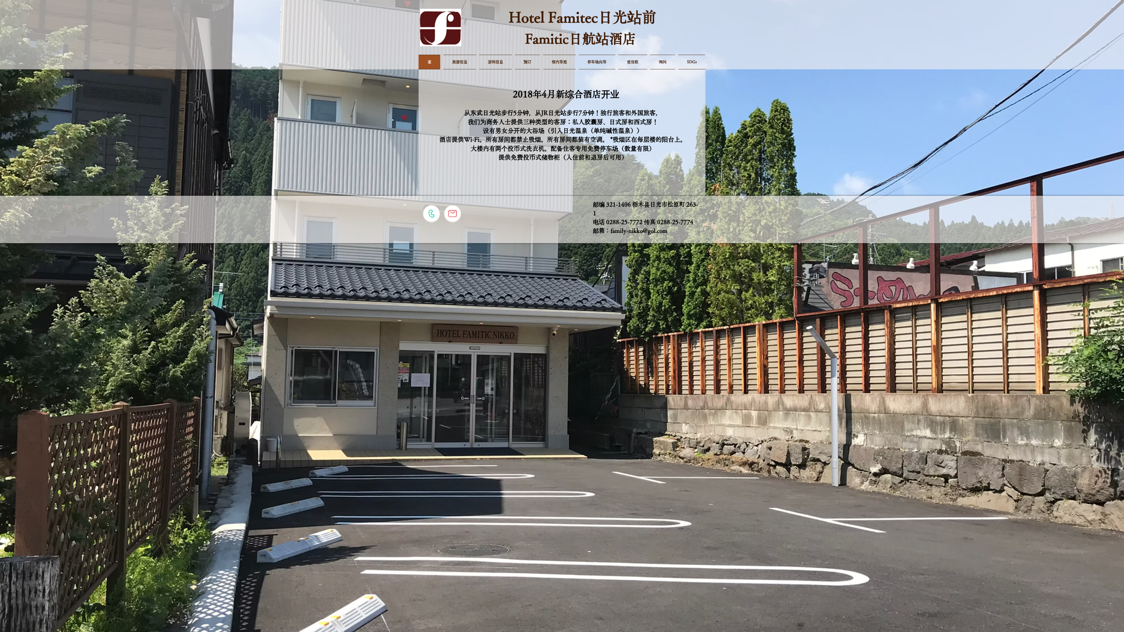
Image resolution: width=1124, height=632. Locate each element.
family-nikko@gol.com (639, 230)
